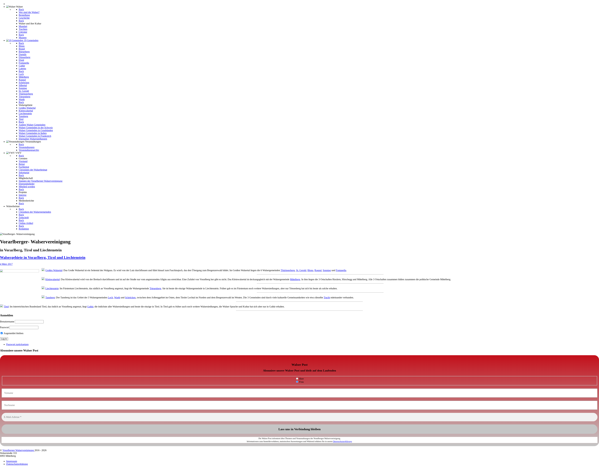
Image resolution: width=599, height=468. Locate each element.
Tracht (327, 297)
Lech (110, 297)
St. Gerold (301, 270)
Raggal (317, 270)
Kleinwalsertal (52, 279)
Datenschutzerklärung (342, 441)
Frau (301, 382)
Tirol (6, 306)
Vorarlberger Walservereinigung (18, 450)
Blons (310, 270)
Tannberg (50, 297)
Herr (301, 378)
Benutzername (7, 321)
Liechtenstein (51, 288)
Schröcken (130, 297)
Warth (117, 297)
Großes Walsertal (53, 270)
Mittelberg (295, 279)
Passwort (4, 327)
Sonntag (327, 270)
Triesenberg (155, 288)
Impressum (11, 461)
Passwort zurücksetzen (17, 344)
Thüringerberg (288, 270)
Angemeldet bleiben (13, 333)
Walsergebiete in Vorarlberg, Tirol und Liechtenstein (42, 257)
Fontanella (341, 270)
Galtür (90, 306)
